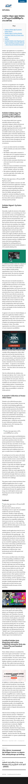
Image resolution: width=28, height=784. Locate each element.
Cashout (7, 39)
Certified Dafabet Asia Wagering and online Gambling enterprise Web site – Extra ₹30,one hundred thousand (14, 42)
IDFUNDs (6, 10)
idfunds (5, 740)
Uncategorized (21, 740)
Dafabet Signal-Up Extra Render (13, 33)
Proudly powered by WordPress (14, 774)
